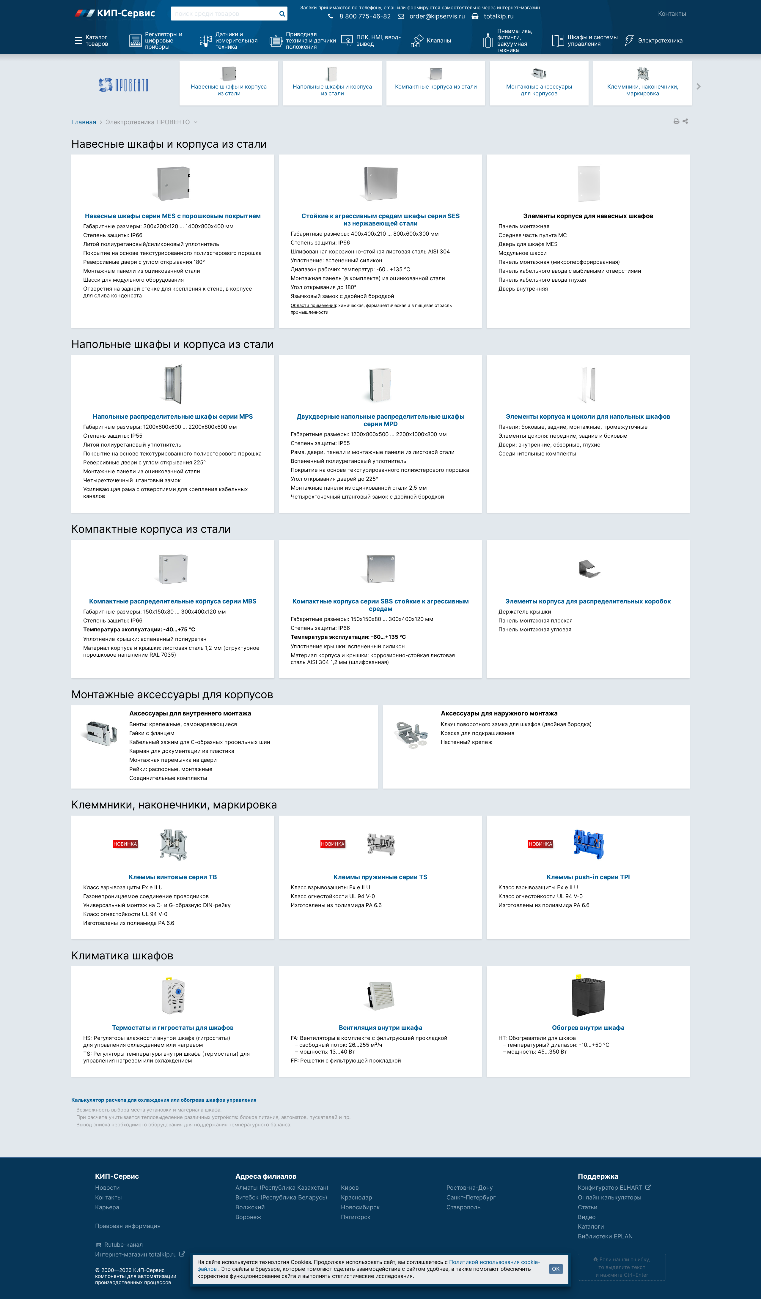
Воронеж (248, 1217)
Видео (587, 1217)
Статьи (588, 1207)
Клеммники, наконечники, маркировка (642, 90)
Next (699, 86)
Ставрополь (463, 1207)
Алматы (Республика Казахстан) (281, 1187)
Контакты (672, 13)
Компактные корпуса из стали (436, 86)
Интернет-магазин (136, 1254)
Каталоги (591, 1226)
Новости (107, 1187)
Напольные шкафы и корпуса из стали (332, 90)
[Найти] (282, 14)
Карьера (107, 1207)
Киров (350, 1187)
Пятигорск (356, 1217)
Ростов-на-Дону (469, 1187)
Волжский (250, 1207)
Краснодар (356, 1197)
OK (556, 1269)
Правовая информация (128, 1225)
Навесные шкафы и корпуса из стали (229, 90)
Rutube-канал (123, 1244)
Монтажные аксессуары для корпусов (539, 90)
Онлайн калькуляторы (609, 1197)
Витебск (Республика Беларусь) (281, 1197)
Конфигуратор (611, 1187)
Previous (173, 86)
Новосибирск (360, 1207)
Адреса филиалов (265, 1176)
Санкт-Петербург (471, 1197)
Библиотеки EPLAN (605, 1236)
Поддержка (598, 1176)
